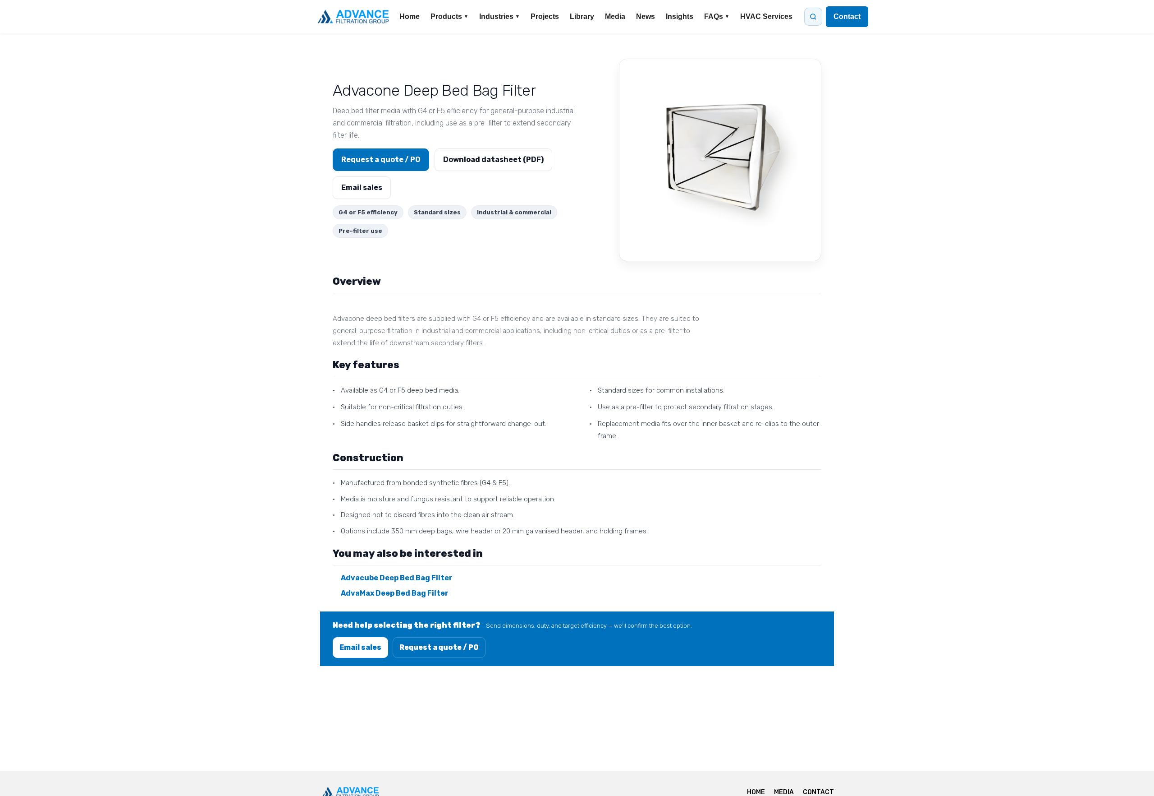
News (645, 16)
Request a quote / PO (381, 159)
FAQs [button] (716, 16)
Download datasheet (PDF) (493, 159)
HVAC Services (766, 16)
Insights (679, 16)
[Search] (813, 17)
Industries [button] (499, 16)
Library (582, 16)
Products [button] (449, 16)
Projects (545, 16)
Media (615, 16)
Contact (847, 16)
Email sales (361, 187)
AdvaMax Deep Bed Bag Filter (395, 593)
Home (409, 16)
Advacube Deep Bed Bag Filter (397, 578)
